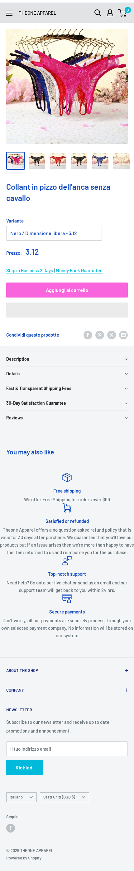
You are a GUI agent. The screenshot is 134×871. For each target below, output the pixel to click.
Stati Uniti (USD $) (59, 796)
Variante (15, 220)
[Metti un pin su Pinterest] (99, 334)
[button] (67, 310)
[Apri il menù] (9, 13)
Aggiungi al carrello (67, 290)
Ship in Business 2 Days (29, 270)
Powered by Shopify (23, 857)
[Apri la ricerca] (97, 12)
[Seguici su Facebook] (10, 828)
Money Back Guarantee (79, 270)
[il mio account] (110, 12)
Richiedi (25, 767)
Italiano (16, 796)
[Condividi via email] (123, 334)
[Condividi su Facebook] (88, 334)
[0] (123, 13)
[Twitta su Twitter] (111, 334)
